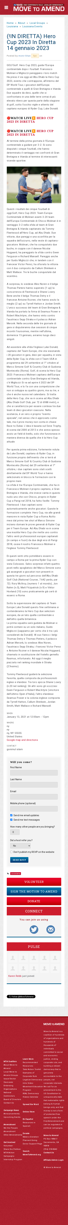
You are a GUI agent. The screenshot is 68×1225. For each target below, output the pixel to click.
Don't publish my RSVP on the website (34, 852)
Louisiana (12, 26)
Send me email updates (26, 815)
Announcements (12, 1114)
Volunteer (34, 882)
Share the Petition (12, 1149)
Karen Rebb (15, 976)
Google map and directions (22, 739)
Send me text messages (27, 819)
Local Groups (37, 23)
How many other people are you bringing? (32, 826)
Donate (34, 901)
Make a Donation (31, 1137)
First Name (16, 767)
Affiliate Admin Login (54, 1160)
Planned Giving (30, 1140)
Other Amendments (13, 1135)
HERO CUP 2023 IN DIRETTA (30, 119)
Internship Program (13, 1159)
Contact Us (9, 1103)
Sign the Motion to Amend (34, 891)
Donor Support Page (32, 1144)
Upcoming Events (12, 1117)
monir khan (24, 56)
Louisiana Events (32, 26)
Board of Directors (12, 1099)
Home (10, 23)
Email (13, 791)
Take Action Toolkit (32, 1069)
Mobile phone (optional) (23, 803)
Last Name (16, 779)
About (21, 23)
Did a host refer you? (21, 840)
